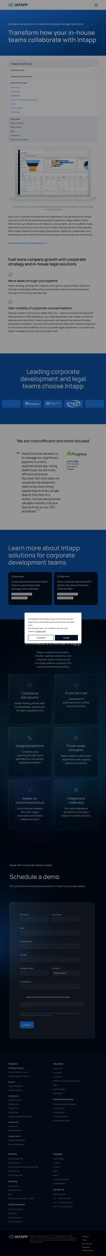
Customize (41, 638)
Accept (66, 638)
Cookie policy (40, 631)
